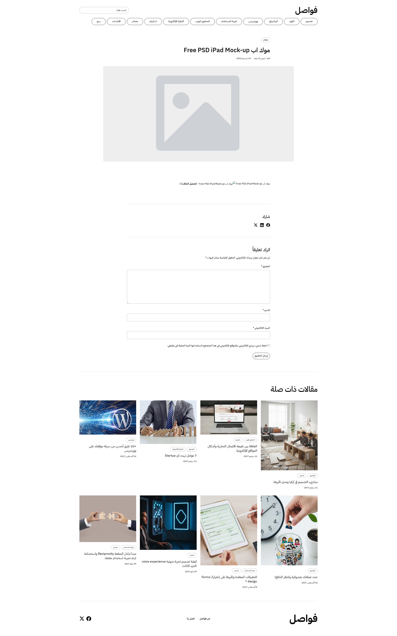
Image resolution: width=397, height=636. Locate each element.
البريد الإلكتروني (261, 328)
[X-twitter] (81, 618)
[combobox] (104, 10)
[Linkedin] (262, 225)
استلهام (153, 21)
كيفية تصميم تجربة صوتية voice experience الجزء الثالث (169, 563)
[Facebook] (88, 618)
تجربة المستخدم (229, 21)
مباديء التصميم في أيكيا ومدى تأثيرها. (295, 482)
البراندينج (273, 21)
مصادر (135, 21)
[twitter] (256, 225)
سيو (99, 21)
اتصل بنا (191, 618)
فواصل (306, 10)
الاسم (266, 310)
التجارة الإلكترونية (176, 21)
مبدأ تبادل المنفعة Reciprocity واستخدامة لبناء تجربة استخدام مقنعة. (110, 555)
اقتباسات (116, 21)
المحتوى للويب (202, 21)
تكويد (291, 21)
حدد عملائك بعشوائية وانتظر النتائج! (296, 577)
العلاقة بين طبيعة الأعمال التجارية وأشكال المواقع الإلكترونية (232, 448)
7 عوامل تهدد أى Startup (181, 455)
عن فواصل (205, 618)
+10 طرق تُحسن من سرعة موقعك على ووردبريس (112, 448)
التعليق (265, 267)
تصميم (309, 21)
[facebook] (268, 225)
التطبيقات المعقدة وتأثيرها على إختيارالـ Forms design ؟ (229, 579)
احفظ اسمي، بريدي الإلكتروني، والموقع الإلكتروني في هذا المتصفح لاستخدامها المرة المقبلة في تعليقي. (217, 346)
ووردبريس (253, 21)
